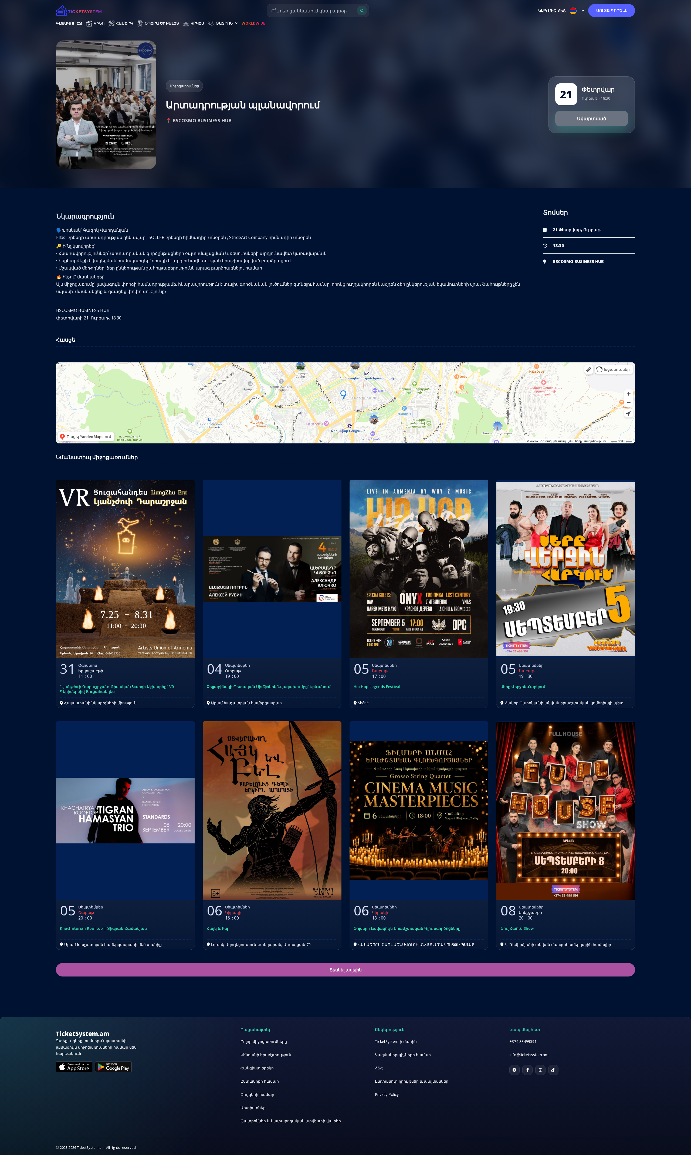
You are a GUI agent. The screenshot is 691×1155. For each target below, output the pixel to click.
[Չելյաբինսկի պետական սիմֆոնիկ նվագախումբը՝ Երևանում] (272, 569)
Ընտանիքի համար (260, 1081)
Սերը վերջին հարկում (522, 686)
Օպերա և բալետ (161, 23)
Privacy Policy (387, 1094)
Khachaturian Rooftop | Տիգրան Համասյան (103, 928)
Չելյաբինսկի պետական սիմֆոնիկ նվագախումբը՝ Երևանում (268, 686)
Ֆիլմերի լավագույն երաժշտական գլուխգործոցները (407, 928)
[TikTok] (553, 1070)
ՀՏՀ (379, 1067)
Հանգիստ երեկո (257, 1067)
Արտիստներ (253, 1107)
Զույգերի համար (257, 1094)
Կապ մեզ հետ (552, 10)
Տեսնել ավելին (346, 970)
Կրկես (196, 23)
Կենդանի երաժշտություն (266, 1054)
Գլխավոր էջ (69, 23)
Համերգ (124, 23)
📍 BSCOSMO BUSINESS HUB (199, 120)
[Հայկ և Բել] (272, 810)
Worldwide (253, 23)
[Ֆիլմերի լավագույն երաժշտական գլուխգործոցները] (419, 810)
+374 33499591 (523, 1041)
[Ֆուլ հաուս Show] (565, 810)
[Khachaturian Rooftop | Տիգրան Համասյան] (125, 810)
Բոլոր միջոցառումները (264, 1041)
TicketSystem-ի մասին (396, 1041)
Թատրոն (224, 23)
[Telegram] (514, 1070)
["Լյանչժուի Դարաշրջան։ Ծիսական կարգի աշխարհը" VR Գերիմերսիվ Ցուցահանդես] (125, 569)
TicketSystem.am (82, 1033)
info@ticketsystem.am (528, 1054)
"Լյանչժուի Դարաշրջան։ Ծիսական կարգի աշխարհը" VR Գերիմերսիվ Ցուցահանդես (117, 689)
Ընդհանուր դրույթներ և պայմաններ (411, 1081)
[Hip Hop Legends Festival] (419, 569)
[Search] (362, 10)
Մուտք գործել (611, 10)
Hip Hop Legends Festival (377, 686)
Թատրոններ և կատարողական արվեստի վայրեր (291, 1120)
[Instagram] (540, 1070)
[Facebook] (527, 1070)
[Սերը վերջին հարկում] (565, 569)
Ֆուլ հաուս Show (517, 928)
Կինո (98, 23)
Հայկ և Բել (217, 928)
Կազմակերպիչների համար (403, 1054)
